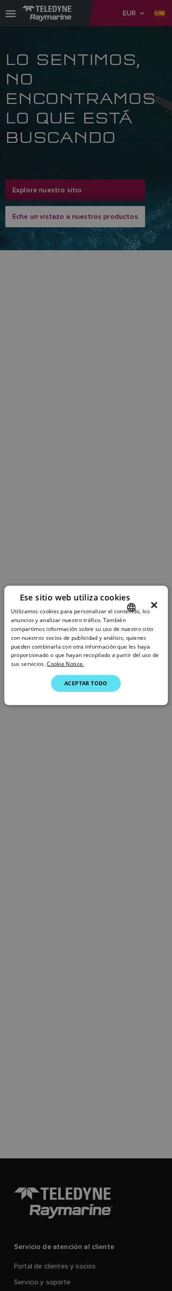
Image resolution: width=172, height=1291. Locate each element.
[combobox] (131, 607)
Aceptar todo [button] (86, 683)
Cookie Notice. (65, 664)
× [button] (154, 605)
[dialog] (86, 645)
